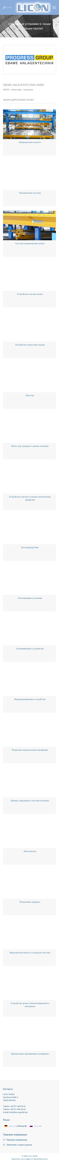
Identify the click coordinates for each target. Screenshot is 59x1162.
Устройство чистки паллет (30, 293)
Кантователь (30, 851)
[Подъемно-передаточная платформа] (29, 732)
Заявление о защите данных (19, 1144)
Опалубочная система (30, 192)
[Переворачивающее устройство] (29, 681)
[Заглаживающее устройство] (29, 631)
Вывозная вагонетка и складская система (30, 952)
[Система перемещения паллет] (29, 225)
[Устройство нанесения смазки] (29, 327)
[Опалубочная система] (29, 175)
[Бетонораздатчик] (29, 529)
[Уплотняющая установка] (29, 580)
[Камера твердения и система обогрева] (29, 782)
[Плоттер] (29, 377)
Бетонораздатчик (29, 547)
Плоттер (30, 395)
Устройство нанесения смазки (30, 344)
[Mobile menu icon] (54, 7)
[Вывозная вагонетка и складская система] (29, 934)
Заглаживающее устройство (30, 648)
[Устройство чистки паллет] (29, 276)
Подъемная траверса (30, 901)
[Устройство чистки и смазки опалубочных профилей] (29, 479)
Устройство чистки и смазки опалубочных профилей (30, 498)
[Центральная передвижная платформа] (29, 1036)
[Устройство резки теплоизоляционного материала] (29, 985)
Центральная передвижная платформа (30, 1053)
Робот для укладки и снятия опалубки (30, 445)
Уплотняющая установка (30, 597)
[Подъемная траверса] (29, 884)
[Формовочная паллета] (29, 124)
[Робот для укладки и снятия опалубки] (29, 428)
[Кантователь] (29, 833)
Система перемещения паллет (30, 243)
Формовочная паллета (30, 142)
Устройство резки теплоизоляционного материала (30, 1005)
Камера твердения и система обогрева (30, 800)
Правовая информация (17, 1139)
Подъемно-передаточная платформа (30, 749)
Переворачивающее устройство (30, 699)
